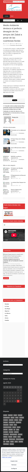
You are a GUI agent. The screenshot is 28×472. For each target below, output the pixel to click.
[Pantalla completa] (24, 240)
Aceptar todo (14, 461)
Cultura (16, 420)
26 (9, 401)
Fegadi (11, 424)
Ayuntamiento (6, 417)
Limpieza (16, 432)
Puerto (12, 441)
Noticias (8, 45)
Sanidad (21, 441)
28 (15, 401)
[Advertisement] (14, 340)
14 (15, 395)
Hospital (10, 429)
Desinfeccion (12, 422)
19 (9, 398)
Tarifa (6, 315)
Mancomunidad (13, 434)
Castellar (7, 320)
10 (4, 395)
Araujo (15, 415)
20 (12, 398)
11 (7, 395)
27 (12, 401)
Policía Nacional (19, 439)
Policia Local (12, 439)
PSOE (7, 441)
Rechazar (14, 464)
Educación (6, 424)
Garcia (18, 427)
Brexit (17, 417)
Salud (16, 441)
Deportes (6, 422)
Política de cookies (6, 457)
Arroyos (6, 96)
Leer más (6, 278)
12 (9, 395)
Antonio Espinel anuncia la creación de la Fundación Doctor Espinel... (13, 260)
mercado (20, 434)
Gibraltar (19, 43)
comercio (11, 420)
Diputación (18, 422)
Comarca (6, 420)
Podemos (6, 439)
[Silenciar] (22, 240)
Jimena (6, 318)
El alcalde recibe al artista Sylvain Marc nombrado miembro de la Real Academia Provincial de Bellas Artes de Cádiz (13, 107)
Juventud (6, 432)
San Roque (7, 308)
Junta (17, 429)
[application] (14, 235)
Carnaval (21, 417)
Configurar (14, 468)
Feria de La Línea (7, 427)
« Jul (4, 406)
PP (4, 441)
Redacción (13, 43)
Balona (12, 417)
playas (14, 436)
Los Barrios (7, 313)
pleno (19, 436)
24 (4, 401)
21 (15, 398)
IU (14, 429)
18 (7, 398)
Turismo (11, 444)
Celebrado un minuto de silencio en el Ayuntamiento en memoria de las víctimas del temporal (13, 113)
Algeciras (7, 311)
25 (7, 401)
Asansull (20, 415)
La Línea (11, 96)
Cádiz (20, 420)
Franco (14, 427)
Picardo (10, 436)
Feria (15, 424)
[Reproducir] (4, 240)
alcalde (5, 415)
